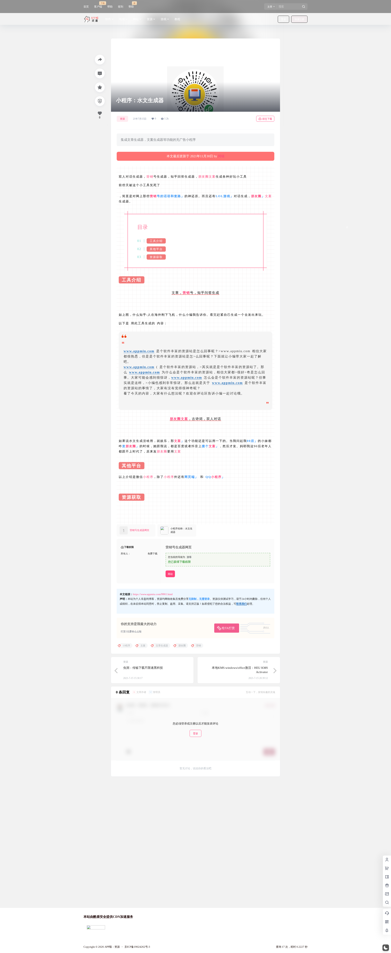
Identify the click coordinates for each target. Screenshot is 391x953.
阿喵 (221, 156)
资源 (150, 19)
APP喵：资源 (112, 946)
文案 (212, 176)
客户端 (98, 5)
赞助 (131, 5)
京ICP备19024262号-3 (137, 946)
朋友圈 (203, 176)
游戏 (163, 19)
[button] (385, 947)
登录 (283, 19)
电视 (122, 19)
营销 (149, 176)
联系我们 (241, 603)
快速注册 (299, 19)
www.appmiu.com (139, 351)
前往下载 (267, 118)
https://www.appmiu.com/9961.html (153, 594)
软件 (108, 19)
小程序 (148, 477)
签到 (120, 6)
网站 (136, 19)
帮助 (110, 6)
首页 (86, 6)
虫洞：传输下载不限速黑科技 (143, 667)
